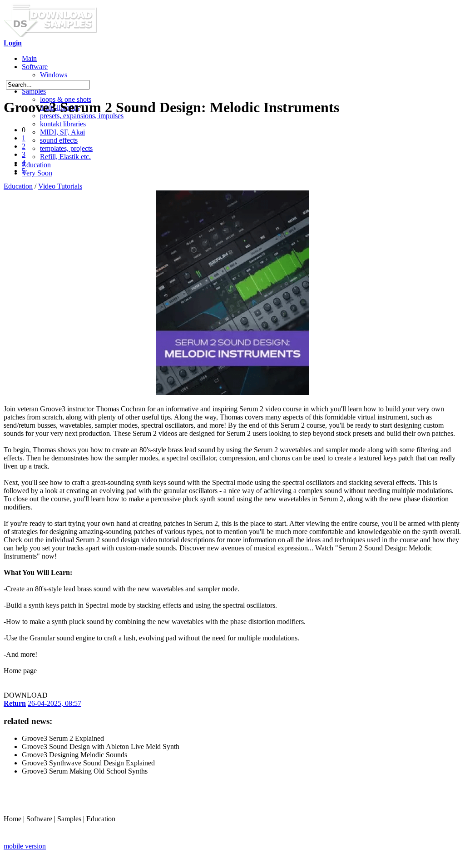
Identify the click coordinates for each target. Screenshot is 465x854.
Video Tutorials (60, 186)
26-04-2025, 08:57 (54, 703)
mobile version (25, 846)
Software (35, 66)
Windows (53, 75)
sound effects (59, 140)
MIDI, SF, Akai (62, 132)
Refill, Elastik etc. (65, 156)
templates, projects (66, 148)
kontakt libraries (63, 124)
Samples (34, 91)
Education (36, 165)
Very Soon (37, 173)
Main (29, 58)
